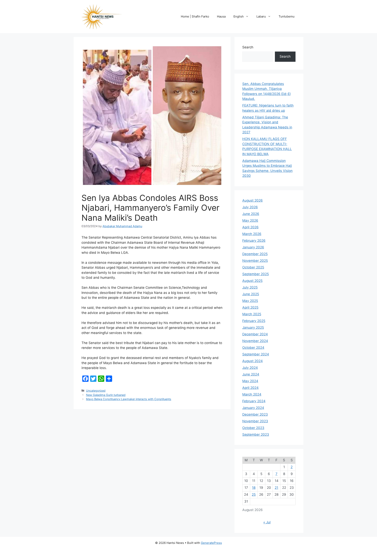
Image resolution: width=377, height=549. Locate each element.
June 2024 (250, 374)
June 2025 (250, 294)
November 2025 (255, 261)
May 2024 (250, 381)
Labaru (261, 16)
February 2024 (253, 401)
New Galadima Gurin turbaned (105, 395)
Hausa (221, 16)
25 (254, 494)
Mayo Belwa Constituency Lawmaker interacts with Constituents (128, 399)
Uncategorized (95, 390)
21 (276, 488)
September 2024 (255, 354)
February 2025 (253, 321)
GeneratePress (211, 543)
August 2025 (252, 281)
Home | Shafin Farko (195, 16)
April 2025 (250, 307)
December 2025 (255, 254)
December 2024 (255, 334)
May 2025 (250, 301)
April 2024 (250, 388)
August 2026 (252, 200)
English (238, 16)
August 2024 (252, 361)
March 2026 (251, 234)
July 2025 (250, 287)
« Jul (267, 522)
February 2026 (253, 241)
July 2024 (250, 368)
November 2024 (255, 341)
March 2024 (251, 394)
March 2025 (251, 314)
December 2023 (255, 414)
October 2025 (253, 267)
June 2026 (250, 214)
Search (247, 47)
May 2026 (250, 220)
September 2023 (255, 434)
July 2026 (250, 207)
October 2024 (253, 348)
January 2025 (253, 327)
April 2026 (250, 227)
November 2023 (255, 421)
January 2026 (253, 247)
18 (253, 488)
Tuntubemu (287, 16)
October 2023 (253, 428)
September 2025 (255, 274)
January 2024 (253, 408)
